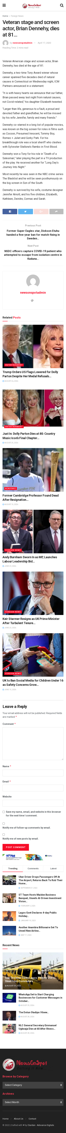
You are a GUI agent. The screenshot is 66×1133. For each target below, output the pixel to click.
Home (5, 16)
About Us (18, 1118)
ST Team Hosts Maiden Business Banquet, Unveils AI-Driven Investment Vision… (40, 898)
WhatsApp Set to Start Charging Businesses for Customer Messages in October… (40, 997)
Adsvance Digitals (45, 1125)
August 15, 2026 (11, 504)
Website (7, 796)
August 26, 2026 (11, 381)
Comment (9, 723)
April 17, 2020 (44, 43)
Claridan (31, 1125)
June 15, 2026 (10, 690)
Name (7, 766)
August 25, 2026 (11, 443)
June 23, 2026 (10, 566)
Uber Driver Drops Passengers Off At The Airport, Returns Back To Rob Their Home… (41, 880)
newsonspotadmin (22, 43)
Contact (32, 1118)
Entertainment (14, 365)
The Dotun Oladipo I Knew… (34, 1012)
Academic (10, 488)
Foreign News (17, 16)
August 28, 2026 (27, 1017)
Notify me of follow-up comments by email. (27, 827)
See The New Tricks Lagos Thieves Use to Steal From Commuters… (30, 979)
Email (7, 781)
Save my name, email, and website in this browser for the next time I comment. (33, 813)
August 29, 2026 (14, 986)
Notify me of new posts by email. (21, 838)
